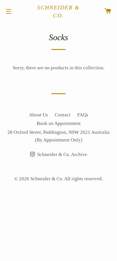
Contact (62, 115)
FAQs (82, 115)
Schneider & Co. (58, 11)
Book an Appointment (59, 123)
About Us (38, 115)
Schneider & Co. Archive (61, 154)
